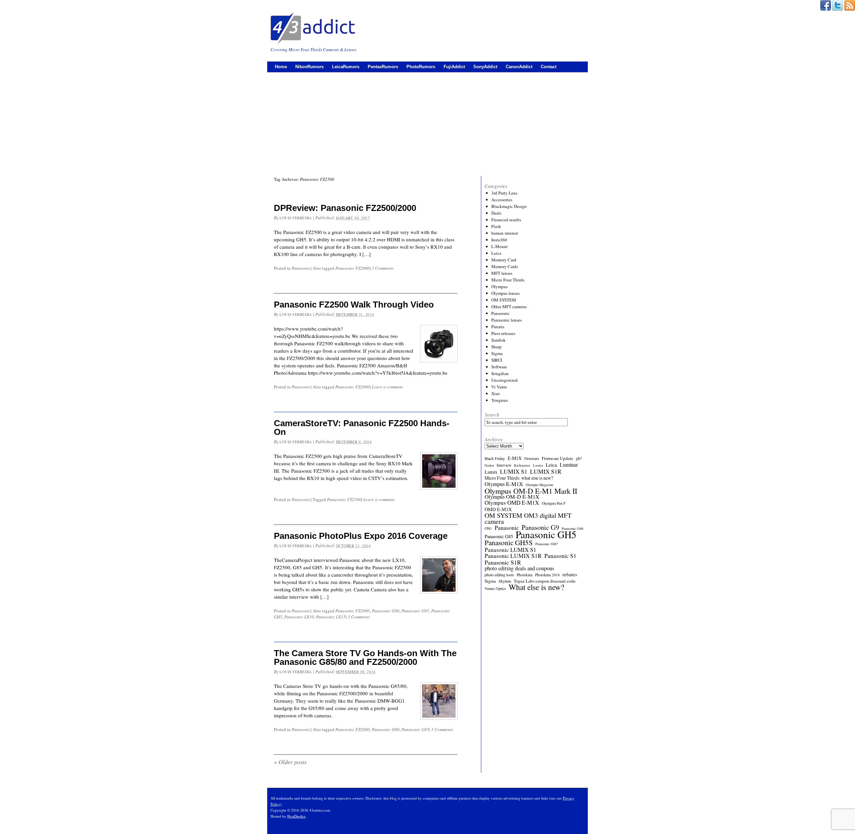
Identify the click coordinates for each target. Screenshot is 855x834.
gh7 (579, 458)
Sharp (496, 347)
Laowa (538, 465)
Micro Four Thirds (507, 280)
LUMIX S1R (545, 471)
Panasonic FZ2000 (352, 268)
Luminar (569, 465)
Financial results (506, 220)
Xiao (495, 393)
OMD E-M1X (498, 509)
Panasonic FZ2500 (344, 499)
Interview (504, 465)
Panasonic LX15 (331, 617)
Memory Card (503, 260)
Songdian (500, 373)
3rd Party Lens (504, 193)
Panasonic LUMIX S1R (513, 556)
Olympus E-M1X (504, 484)
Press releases (503, 333)
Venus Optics (495, 588)
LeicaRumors (345, 66)
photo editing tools (499, 574)
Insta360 (499, 240)
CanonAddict (519, 66)
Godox (489, 465)
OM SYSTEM (503, 300)
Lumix (491, 472)
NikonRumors (309, 66)
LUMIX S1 (513, 471)
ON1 (488, 528)
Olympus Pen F (553, 503)
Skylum (505, 581)
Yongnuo (499, 400)
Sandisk (498, 340)
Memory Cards (504, 266)
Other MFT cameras (509, 307)
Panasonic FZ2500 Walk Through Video (354, 305)
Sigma (497, 353)
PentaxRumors (383, 66)
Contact (548, 66)
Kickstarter (522, 465)
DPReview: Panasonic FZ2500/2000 (345, 208)
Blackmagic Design (509, 206)
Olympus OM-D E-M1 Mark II (531, 491)
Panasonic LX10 (299, 617)
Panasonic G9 (540, 527)
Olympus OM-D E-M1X (512, 497)
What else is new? (536, 587)
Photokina (524, 574)
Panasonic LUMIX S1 (510, 550)
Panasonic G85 (415, 611)
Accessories (501, 200)
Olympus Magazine (539, 484)
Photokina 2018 (547, 574)
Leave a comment (387, 387)
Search (492, 414)
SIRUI (496, 360)
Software (499, 367)
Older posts (290, 762)
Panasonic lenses (506, 320)
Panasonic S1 (560, 556)
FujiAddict (454, 66)
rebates (569, 574)
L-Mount (499, 246)
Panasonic (301, 268)
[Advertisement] (427, 122)
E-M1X (515, 458)
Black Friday (495, 458)
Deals (496, 213)
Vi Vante (499, 387)
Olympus (499, 286)
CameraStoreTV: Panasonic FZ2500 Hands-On (362, 427)
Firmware (531, 458)
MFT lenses (501, 273)
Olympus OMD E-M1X (512, 503)
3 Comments (383, 268)
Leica (496, 253)
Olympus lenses (505, 293)
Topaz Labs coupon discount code (544, 581)
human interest (504, 233)
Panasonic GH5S (509, 543)
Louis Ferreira (296, 217)
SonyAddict (485, 66)
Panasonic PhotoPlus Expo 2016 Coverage (361, 536)
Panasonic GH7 (546, 544)
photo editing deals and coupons (519, 568)
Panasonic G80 (385, 611)
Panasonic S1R (503, 562)
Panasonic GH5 (546, 534)
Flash (496, 226)
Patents (497, 327)
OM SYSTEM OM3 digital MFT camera (528, 518)
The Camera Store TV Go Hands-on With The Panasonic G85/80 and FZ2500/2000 (365, 657)
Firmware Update (557, 458)
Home (281, 66)
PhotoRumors (420, 66)
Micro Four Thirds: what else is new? (519, 478)
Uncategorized (504, 380)
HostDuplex (296, 816)
